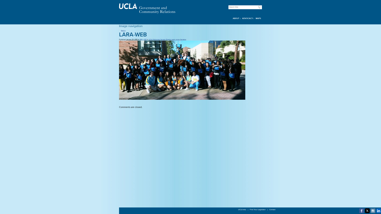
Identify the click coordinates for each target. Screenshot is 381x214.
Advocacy (247, 18)
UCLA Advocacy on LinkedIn (378, 210)
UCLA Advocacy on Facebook (361, 210)
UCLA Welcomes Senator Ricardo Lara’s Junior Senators (167, 39)
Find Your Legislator (258, 210)
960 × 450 (143, 39)
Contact (272, 210)
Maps (258, 18)
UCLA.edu (242, 210)
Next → (123, 30)
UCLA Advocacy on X (367, 210)
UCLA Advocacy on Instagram (373, 210)
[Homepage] (190, 8)
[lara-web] (190, 70)
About (236, 18)
